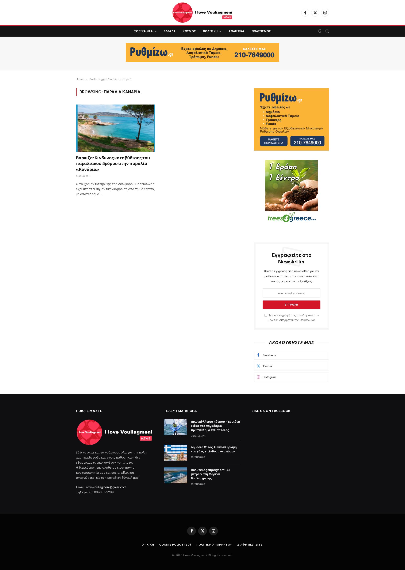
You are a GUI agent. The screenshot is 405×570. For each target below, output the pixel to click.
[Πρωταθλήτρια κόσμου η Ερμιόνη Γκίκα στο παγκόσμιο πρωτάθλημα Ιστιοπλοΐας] (175, 427)
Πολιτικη (210, 31)
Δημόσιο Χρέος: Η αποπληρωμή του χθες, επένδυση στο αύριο (214, 449)
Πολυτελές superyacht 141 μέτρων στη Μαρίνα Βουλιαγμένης (210, 474)
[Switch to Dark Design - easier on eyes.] (320, 31)
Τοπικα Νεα (143, 31)
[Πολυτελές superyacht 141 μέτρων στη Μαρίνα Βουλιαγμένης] (175, 475)
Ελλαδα (170, 31)
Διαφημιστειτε (250, 544)
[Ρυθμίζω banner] (202, 52)
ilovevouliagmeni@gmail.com (106, 487)
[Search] (327, 31)
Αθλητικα (236, 31)
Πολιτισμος (261, 31)
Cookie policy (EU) (175, 544)
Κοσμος (189, 31)
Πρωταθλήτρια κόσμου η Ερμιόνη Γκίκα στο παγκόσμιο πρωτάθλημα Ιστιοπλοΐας (215, 426)
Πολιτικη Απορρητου (214, 544)
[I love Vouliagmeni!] (202, 12)
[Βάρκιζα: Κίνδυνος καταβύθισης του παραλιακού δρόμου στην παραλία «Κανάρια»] (115, 128)
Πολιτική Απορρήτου (281, 320)
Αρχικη (148, 544)
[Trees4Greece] (291, 191)
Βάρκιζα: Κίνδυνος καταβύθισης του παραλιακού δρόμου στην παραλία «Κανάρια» (113, 163)
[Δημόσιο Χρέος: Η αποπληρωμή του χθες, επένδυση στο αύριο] (175, 453)
